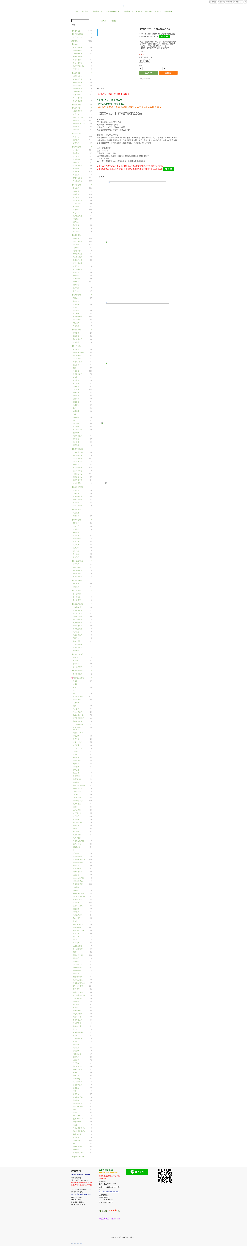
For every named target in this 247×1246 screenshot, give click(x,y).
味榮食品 (76, 816)
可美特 (75, 1091)
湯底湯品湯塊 (77, 260)
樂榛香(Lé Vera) (78, 899)
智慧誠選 (76, 909)
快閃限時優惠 (77, 111)
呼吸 (74, 414)
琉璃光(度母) (77, 844)
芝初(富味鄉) (77, 813)
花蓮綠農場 (77, 791)
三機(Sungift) (77, 1079)
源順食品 (76, 958)
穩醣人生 (76, 417)
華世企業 (76, 739)
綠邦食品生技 (77, 1103)
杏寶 (74, 687)
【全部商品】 (76, 31)
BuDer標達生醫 (78, 715)
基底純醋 (76, 288)
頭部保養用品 (77, 461)
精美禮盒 (76, 69)
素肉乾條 (76, 228)
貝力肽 (75, 1125)
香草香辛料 (77, 278)
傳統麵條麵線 (77, 317)
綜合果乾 (76, 137)
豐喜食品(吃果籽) (79, 983)
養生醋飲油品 (77, 355)
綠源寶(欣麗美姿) (79, 859)
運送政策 (158, 11)
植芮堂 (75, 1113)
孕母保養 (76, 393)
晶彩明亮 (76, 402)
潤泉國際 (76, 1100)
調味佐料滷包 (77, 254)
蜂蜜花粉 (76, 219)
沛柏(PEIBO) (77, 1122)
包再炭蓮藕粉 (77, 1038)
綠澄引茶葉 (77, 761)
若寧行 (75, 1008)
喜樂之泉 (76, 1075)
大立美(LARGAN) (78, 733)
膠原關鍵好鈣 (77, 374)
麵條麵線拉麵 (77, 629)
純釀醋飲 (76, 191)
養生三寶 (76, 162)
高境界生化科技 (78, 841)
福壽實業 (76, 782)
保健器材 (76, 529)
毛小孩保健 (77, 597)
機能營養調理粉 (78, 352)
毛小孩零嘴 (77, 594)
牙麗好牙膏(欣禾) (79, 1128)
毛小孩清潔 (77, 600)
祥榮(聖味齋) (77, 1054)
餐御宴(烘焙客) (78, 1097)
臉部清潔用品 (77, 468)
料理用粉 (76, 266)
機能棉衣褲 (77, 567)
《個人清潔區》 (78, 452)
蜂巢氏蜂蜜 (77, 838)
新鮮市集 (76, 1150)
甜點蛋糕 (76, 222)
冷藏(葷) (75, 657)
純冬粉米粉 (77, 320)
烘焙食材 (76, 285)
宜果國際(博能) (78, 884)
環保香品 (76, 554)
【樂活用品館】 (76, 520)
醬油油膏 (76, 245)
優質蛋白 (76, 365)
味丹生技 (76, 703)
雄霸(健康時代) (78, 998)
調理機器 (76, 523)
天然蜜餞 (76, 225)
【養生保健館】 (76, 346)
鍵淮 (74, 706)
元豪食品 (76, 961)
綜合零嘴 (76, 210)
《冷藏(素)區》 (78, 607)
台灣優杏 (76, 875)
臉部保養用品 (77, 471)
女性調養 (76, 389)
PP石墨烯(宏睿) (78, 724)
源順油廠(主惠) (78, 955)
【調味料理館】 (76, 235)
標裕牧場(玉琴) (78, 1153)
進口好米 (76, 301)
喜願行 (75, 952)
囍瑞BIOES (76, 847)
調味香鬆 (76, 275)
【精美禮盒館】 (76, 509)
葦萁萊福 (76, 764)
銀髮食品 (76, 587)
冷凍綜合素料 (77, 610)
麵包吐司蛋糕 (77, 613)
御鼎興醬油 (77, 804)
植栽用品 (76, 551)
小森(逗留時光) (78, 881)
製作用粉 (76, 291)
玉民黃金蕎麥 (77, 872)
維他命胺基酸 (77, 362)
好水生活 (76, 526)
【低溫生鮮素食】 (77, 604)
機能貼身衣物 (77, 570)
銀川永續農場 (77, 1082)
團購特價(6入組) (78, 117)
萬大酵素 (76, 709)
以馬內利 (76, 1137)
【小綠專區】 (96, 11)
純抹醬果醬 (77, 251)
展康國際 (76, 819)
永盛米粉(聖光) (78, 906)
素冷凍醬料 (77, 641)
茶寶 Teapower (78, 1119)
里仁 (74, 1143)
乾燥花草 (76, 342)
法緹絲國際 (77, 810)
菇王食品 (76, 1057)
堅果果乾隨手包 (78, 66)
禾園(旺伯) (76, 890)
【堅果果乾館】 (76, 133)
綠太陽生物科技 (78, 878)
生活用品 (76, 564)
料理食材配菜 (77, 257)
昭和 (74, 690)
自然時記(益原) (78, 980)
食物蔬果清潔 (77, 499)
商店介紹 (139, 11)
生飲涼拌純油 (77, 241)
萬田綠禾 (76, 1045)
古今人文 (76, 943)
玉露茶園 (76, 825)
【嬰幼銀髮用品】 (77, 580)
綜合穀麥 (76, 304)
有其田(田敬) (77, 1017)
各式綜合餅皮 (77, 619)
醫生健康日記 (77, 788)
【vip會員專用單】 (78, 1156)
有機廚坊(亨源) (78, 801)
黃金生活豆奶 (77, 712)
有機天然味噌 (77, 626)
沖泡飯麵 (76, 323)
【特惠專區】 (127, 11)
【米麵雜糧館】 (76, 295)
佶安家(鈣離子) (78, 862)
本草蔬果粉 (77, 159)
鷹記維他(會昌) (78, 1066)
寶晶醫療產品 (77, 721)
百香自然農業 (77, 1069)
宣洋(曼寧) (76, 989)
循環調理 (76, 411)
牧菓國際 (76, 887)
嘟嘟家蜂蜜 (77, 970)
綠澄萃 (75, 754)
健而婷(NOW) (77, 822)
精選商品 (74, 41)
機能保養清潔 (77, 455)
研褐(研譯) (76, 776)
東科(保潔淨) (77, 1134)
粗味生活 (76, 770)
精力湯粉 (76, 156)
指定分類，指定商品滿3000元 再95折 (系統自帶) (154, 48)
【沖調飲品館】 (76, 147)
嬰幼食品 (76, 584)
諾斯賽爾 (76, 745)
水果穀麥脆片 (77, 165)
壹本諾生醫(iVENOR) (77, 728)
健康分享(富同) (78, 696)
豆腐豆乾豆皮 (77, 647)
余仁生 (75, 850)
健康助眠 (76, 426)
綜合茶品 (76, 175)
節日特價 (76, 114)
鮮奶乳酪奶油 (77, 623)
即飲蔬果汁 (77, 194)
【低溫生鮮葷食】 (77, 654)
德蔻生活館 (77, 1116)
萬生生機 (76, 937)
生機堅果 (76, 143)
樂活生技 (76, 773)
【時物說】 (75, 44)
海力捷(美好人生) (79, 995)
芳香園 (75, 684)
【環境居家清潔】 (77, 487)
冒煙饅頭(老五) (78, 1146)
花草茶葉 (76, 172)
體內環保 (76, 423)
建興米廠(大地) (78, 992)
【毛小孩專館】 (76, 591)
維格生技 (76, 736)
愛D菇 (75, 940)
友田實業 (76, 974)
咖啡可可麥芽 (77, 178)
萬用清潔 (76, 503)
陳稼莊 (75, 1072)
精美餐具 (76, 545)
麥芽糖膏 (76, 207)
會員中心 (167, 11)
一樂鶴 (75, 751)
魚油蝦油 (76, 442)
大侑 (74, 1109)
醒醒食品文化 (77, 946)
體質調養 (76, 371)
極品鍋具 (76, 532)
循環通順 (76, 380)
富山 (74, 693)
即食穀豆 (76, 326)
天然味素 (76, 272)
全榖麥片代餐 (77, 200)
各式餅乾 (76, 197)
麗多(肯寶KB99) (78, 930)
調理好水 (76, 383)
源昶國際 (76, 1004)
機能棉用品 (77, 573)
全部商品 (103, 21)
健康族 (75, 1035)
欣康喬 (75, 681)
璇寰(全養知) (77, 869)
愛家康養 (76, 903)
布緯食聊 (76, 866)
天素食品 (76, 1048)
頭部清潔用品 (77, 458)
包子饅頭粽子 (77, 616)
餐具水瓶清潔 (77, 496)
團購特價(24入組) (79, 123)
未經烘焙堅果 (77, 82)
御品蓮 (75, 1041)
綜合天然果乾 (77, 53)
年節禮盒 (76, 516)
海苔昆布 (76, 213)
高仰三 (75, 828)
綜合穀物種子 (77, 88)
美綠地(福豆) (77, 1026)
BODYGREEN (77, 748)
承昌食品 (76, 1088)
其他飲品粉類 (77, 181)
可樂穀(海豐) (77, 967)
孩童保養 (76, 399)
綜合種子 (76, 310)
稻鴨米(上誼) (77, 794)
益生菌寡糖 (77, 359)
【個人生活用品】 (77, 561)
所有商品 (85, 11)
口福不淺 (76, 1094)
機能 (74, 368)
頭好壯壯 (76, 386)
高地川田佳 (77, 918)
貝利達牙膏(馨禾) (79, 1131)
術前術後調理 (77, 430)
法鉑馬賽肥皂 (77, 1140)
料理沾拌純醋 (77, 269)
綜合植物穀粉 (77, 95)
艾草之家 (76, 1060)
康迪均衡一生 (77, 700)
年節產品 (76, 231)
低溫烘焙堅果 (77, 47)
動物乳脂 (76, 153)
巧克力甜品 (77, 203)
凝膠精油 (76, 433)
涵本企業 (76, 767)
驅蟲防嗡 (76, 548)
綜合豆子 (76, 307)
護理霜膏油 (77, 538)
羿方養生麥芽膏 (78, 1032)
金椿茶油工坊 (77, 1020)
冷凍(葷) (75, 661)
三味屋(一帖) (77, 798)
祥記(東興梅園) (78, 1106)
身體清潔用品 (77, 474)
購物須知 (148, 11)
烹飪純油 (76, 238)
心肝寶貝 (76, 405)
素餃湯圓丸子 (77, 635)
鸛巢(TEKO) (77, 779)
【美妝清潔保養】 (77, 449)
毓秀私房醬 (77, 835)
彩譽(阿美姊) (77, 1023)
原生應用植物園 (78, 893)
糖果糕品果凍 (77, 216)
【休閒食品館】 (76, 185)
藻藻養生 (76, 377)
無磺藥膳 (76, 333)
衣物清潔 (76, 493)
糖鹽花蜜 (76, 282)
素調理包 (76, 638)
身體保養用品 (77, 477)
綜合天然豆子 (77, 92)
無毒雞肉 (76, 664)
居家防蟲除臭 (77, 506)
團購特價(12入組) (79, 120)
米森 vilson (77, 927)
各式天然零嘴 (77, 98)
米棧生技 (76, 1051)
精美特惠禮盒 (77, 37)
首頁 (76, 11)
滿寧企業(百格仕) (79, 785)
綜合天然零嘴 (77, 63)
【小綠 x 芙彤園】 (111, 11)
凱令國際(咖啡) (78, 949)
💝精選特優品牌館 (77, 678)
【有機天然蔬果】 (77, 671)
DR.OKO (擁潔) (78, 986)
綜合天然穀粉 (77, 60)
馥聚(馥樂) (76, 853)
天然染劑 (76, 465)
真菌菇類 (76, 336)
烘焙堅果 (76, 140)
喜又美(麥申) (77, 1063)
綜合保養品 (77, 483)
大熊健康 (76, 912)
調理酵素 (76, 349)
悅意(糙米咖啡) (78, 977)
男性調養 (76, 396)
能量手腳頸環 (77, 576)
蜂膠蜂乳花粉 (77, 436)
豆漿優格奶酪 (77, 644)
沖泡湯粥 (76, 168)
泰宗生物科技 (77, 856)
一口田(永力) (77, 964)
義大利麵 (76, 313)
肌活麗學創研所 (78, 718)
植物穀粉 (76, 150)
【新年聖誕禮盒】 (77, 34)
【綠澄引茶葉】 (76, 105)
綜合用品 (76, 557)
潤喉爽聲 (76, 439)
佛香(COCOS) (77, 742)
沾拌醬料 (76, 248)
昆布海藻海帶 (77, 339)
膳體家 (75, 807)
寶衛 (74, 420)
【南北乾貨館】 (76, 330)
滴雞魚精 (76, 445)
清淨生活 (76, 933)
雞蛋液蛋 (76, 650)
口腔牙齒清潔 (77, 480)
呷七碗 (75, 1029)
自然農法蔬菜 (77, 674)
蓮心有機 (76, 757)
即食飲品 (76, 188)
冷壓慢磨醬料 (77, 57)
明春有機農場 (77, 1085)
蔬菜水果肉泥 (77, 263)
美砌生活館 (77, 1011)
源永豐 (75, 921)
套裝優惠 (76, 126)
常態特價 (76, 130)
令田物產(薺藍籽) (79, 896)
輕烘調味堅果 (77, 50)
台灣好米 (76, 298)
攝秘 (74, 408)
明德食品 (76, 1001)
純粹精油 (76, 535)
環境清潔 (76, 490)
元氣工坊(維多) (78, 915)
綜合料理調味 (77, 101)
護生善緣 (76, 832)
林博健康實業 (77, 1014)
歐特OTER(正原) (78, 924)
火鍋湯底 (76, 632)
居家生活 (76, 542)
